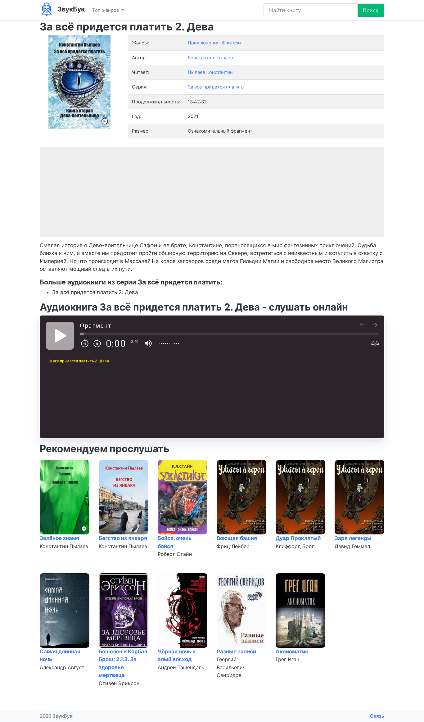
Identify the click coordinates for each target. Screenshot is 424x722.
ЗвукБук (70, 9)
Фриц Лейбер (233, 546)
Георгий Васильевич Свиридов (231, 667)
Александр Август (62, 667)
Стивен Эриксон (119, 683)
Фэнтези (231, 43)
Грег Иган (287, 659)
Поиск (370, 10)
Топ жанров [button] (106, 10)
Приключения (203, 43)
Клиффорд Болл (295, 546)
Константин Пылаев (64, 546)
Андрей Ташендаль (181, 667)
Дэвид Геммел (352, 546)
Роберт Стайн (175, 554)
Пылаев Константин (210, 72)
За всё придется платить (216, 87)
